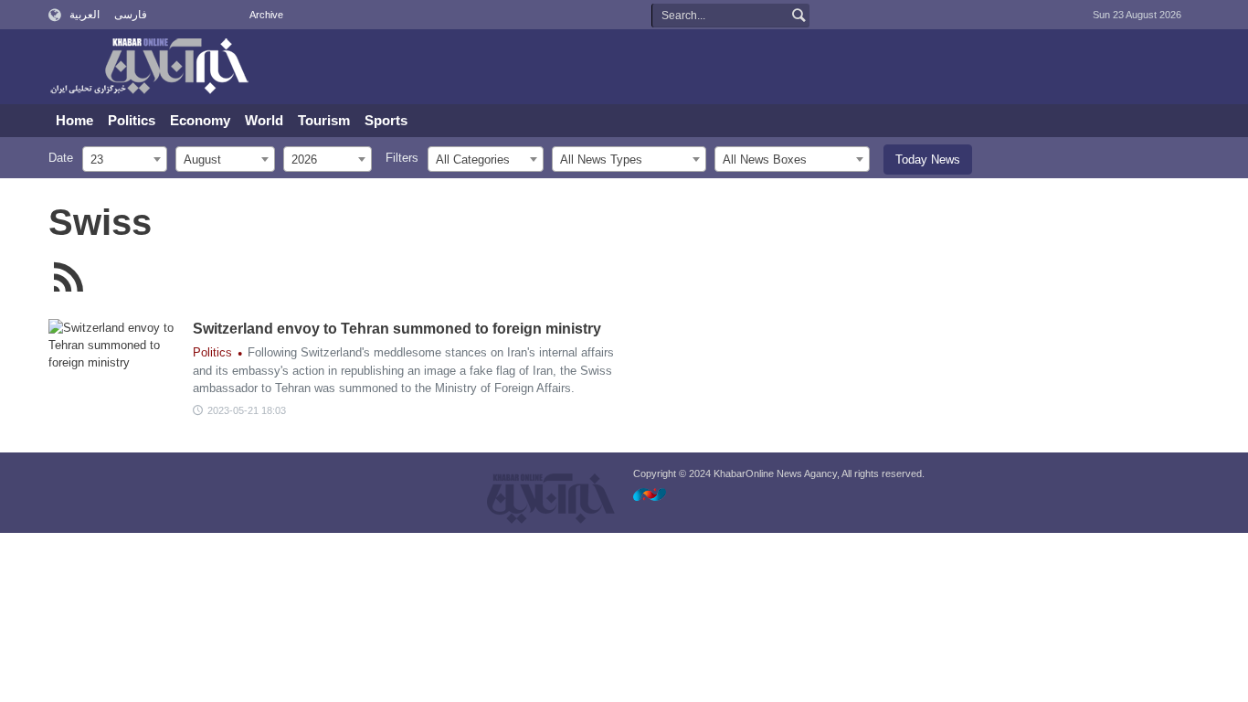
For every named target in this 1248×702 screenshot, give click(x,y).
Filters (402, 158)
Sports (386, 120)
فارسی (130, 14)
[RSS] (69, 277)
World (264, 120)
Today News (927, 159)
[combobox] (124, 159)
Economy (200, 120)
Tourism (324, 120)
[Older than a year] (116, 364)
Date (60, 158)
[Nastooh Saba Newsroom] (658, 494)
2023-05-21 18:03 (246, 410)
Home (74, 120)
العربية (84, 14)
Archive (266, 14)
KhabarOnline (148, 67)
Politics (131, 120)
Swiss (100, 222)
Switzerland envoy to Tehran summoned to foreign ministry (397, 328)
